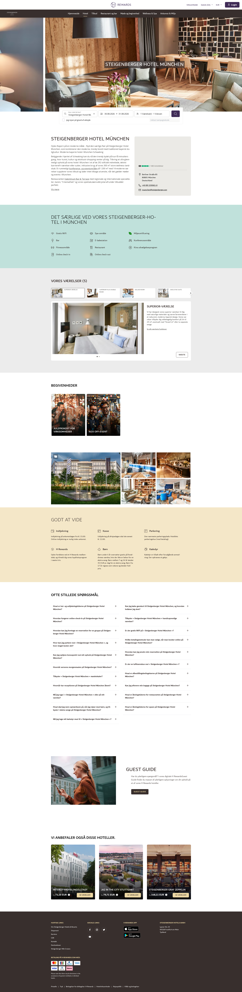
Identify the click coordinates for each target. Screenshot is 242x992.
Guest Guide (140, 791)
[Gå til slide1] (118, 103)
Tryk (61, 986)
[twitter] (104, 929)
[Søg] (175, 113)
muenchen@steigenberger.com (154, 190)
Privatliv (54, 986)
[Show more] (55, 456)
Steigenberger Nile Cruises (60, 948)
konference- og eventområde (83, 168)
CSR (52, 937)
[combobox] (79, 113)
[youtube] (89, 936)
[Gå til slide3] (123, 103)
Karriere (54, 934)
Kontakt (54, 941)
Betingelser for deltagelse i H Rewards (79, 986)
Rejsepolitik (117, 986)
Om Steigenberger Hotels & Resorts (64, 926)
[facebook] (89, 929)
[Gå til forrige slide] (4, 64)
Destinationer (56, 945)
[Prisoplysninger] (69, 895)
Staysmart (55, 930)
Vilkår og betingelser (131, 986)
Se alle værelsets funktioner (157, 329)
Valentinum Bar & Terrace (77, 179)
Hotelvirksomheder (103, 986)
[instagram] (96, 929)
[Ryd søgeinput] (94, 113)
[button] (85, 478)
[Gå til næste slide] (190, 293)
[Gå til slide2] (121, 103)
